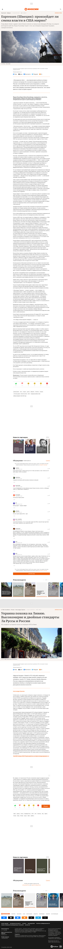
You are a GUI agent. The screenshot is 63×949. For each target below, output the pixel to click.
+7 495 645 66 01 (4, 938)
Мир (43, 813)
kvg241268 (18, 485)
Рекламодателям (31, 923)
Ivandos (17, 468)
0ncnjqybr (18, 494)
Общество (32, 391)
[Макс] (15, 74)
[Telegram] (35, 74)
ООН (35, 813)
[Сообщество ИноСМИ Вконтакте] (17, 917)
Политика (37, 391)
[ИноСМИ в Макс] (4, 917)
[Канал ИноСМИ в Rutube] (31, 917)
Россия (22, 813)
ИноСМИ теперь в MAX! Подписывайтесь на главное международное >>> (31, 756)
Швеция (9, 13)
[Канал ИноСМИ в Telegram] (38, 917)
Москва (21, 815)
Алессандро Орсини (20, 609)
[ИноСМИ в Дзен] (11, 917)
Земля (29, 815)
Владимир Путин (27, 813)
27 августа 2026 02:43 (31, 609)
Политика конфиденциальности (43, 923)
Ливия (14, 813)
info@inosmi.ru (4, 934)
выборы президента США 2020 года (19, 395)
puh (16, 541)
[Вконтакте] (27, 74)
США (21, 391)
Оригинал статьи (58, 609)
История (41, 391)
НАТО (33, 813)
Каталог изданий (4, 923)
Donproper (18, 528)
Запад (18, 815)
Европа (46, 813)
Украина (18, 813)
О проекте (24, 923)
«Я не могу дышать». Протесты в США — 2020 (21, 393)
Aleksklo (17, 511)
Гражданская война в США (35, 393)
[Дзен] (20, 74)
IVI (16, 503)
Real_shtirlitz (19, 519)
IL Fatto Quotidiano (5, 609)
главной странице (43, 464)
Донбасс (32, 815)
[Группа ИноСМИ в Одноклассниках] (24, 917)
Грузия (25, 815)
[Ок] (40, 74)
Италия (12, 609)
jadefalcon (18, 477)
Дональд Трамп (16, 391)
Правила (48, 460)
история (24, 391)
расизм (28, 391)
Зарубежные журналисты (15, 923)
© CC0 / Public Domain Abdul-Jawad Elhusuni (9, 659)
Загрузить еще (31, 573)
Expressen (3, 13)
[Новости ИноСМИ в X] (45, 917)
